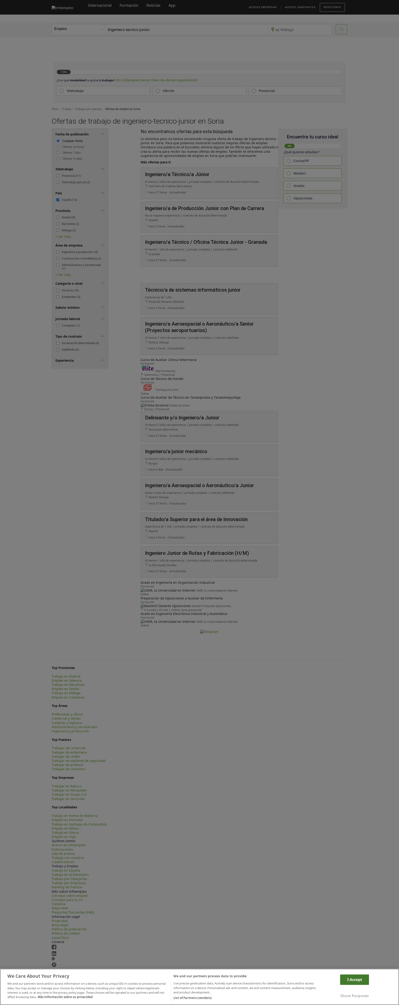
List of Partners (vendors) (192, 998)
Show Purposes (354, 995)
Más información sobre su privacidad (65, 997)
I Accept (354, 979)
